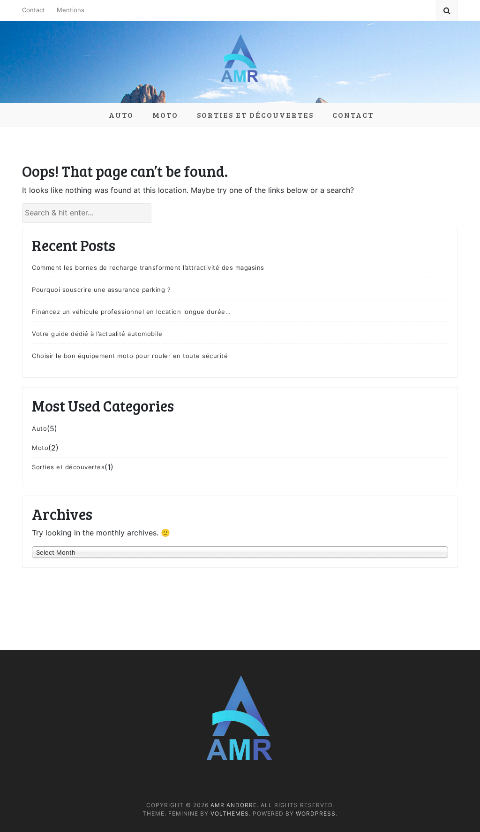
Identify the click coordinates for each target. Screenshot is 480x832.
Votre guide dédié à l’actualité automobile (97, 333)
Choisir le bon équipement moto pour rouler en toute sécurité (130, 355)
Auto (121, 115)
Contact (33, 10)
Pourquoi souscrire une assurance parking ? (101, 289)
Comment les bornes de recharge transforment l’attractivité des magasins (148, 267)
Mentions (70, 10)
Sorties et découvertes (255, 115)
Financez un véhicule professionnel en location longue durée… (131, 311)
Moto (165, 115)
